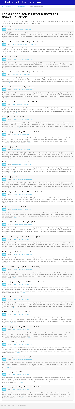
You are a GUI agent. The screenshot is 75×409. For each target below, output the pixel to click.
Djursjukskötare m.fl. (22, 6)
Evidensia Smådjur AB (18, 59)
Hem (3, 6)
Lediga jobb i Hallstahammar (23, 2)
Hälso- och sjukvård (10, 6)
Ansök (4, 29)
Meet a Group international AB (20, 44)
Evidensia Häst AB (16, 134)
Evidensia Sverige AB (18, 29)
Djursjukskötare (28, 29)
